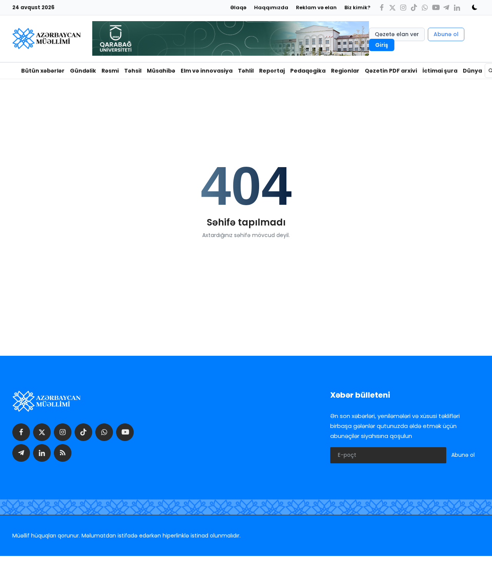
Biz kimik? (357, 7)
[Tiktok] (414, 7)
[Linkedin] (457, 7)
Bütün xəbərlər (43, 71)
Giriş (381, 45)
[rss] (62, 453)
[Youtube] (435, 7)
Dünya (472, 71)
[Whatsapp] (424, 7)
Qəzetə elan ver (397, 34)
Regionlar (345, 71)
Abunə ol (446, 34)
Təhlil (246, 71)
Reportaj (272, 71)
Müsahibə (161, 71)
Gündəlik (83, 71)
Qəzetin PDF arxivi (391, 71)
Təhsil (132, 71)
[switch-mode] (472, 7)
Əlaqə (238, 7)
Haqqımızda (271, 7)
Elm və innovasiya (207, 71)
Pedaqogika (308, 71)
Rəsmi (110, 71)
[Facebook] (381, 7)
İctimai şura (439, 71)
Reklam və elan (316, 7)
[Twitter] (392, 7)
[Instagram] (403, 7)
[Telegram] (446, 7)
